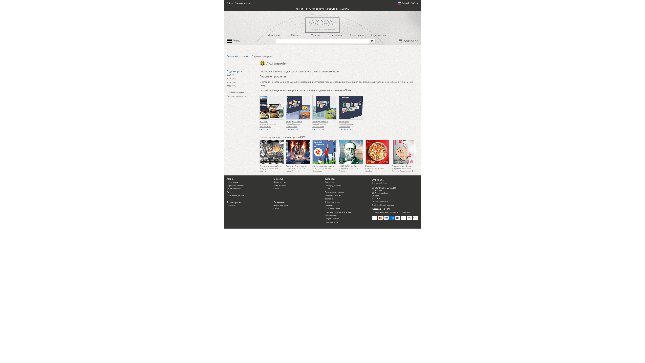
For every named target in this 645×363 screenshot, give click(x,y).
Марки (294, 35)
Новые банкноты (280, 205)
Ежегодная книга (294, 121)
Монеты (315, 35)
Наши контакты (331, 221)
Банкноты (336, 35)
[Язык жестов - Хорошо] (404, 152)
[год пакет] (272, 107)
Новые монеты (279, 182)
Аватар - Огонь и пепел (297, 166)
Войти (230, 3)
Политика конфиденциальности (338, 211)
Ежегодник (344, 121)
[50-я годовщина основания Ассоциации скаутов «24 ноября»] (324, 152)
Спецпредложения (333, 185)
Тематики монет (280, 185)
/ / (409, 3)
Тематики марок (234, 188)
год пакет (264, 121)
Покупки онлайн (332, 218)
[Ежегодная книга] (298, 107)
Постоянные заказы (235, 195)
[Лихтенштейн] (263, 62)
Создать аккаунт (243, 3)
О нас (327, 188)
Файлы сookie (331, 215)
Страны (230, 192)
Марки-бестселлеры (235, 185)
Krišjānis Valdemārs (348, 166)
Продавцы (231, 205)
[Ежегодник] (351, 107)
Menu (236, 40)
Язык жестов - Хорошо (402, 166)
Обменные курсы (332, 201)
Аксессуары (357, 35)
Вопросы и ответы (333, 195)
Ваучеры (329, 205)
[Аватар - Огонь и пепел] (298, 152)
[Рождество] (377, 152)
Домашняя (274, 35)
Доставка (329, 198)
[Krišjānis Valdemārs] (351, 152)
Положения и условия (334, 192)
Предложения (378, 35)
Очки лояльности (332, 208)
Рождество (370, 166)
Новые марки (232, 182)
